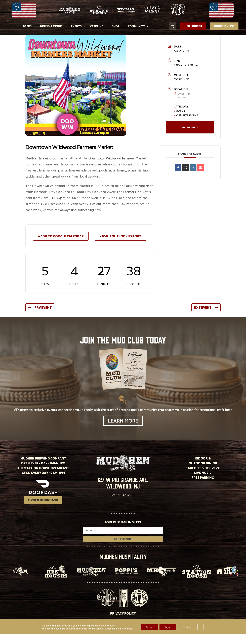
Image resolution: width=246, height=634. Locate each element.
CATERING (97, 26)
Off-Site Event (187, 115)
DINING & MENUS (51, 26)
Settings (187, 627)
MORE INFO (181, 79)
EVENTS (76, 26)
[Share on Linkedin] (193, 167)
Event (180, 111)
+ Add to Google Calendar (61, 236)
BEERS (27, 26)
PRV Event (43, 307)
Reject (168, 627)
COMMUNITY (136, 26)
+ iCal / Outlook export (120, 236)
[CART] (172, 26)
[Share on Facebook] (178, 167)
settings (128, 628)
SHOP (115, 26)
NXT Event (203, 307)
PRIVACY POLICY (123, 613)
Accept (149, 627)
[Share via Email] (200, 167)
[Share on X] (185, 167)
